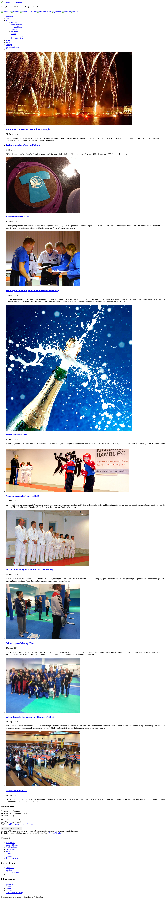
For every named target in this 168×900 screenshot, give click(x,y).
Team (8, 40)
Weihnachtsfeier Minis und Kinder (23, 145)
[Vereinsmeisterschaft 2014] (43, 212)
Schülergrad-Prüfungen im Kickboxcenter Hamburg (32, 290)
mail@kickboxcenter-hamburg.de (20, 824)
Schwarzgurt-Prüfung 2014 (20, 643)
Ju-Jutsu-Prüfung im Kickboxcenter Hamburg (29, 569)
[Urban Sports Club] (28, 12)
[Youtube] (15, 12)
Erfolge (9, 45)
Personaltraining (17, 36)
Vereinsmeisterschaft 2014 (19, 216)
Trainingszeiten (17, 38)
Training (9, 20)
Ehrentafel (10, 42)
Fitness (13, 34)
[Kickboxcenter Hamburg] (11, 2)
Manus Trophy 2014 (16, 790)
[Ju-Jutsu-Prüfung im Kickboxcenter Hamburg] (47, 565)
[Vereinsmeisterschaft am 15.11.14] (67, 491)
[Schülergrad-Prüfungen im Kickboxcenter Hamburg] (43, 286)
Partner (8, 49)
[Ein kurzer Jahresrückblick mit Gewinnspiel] (69, 125)
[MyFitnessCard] (44, 12)
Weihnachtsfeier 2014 (16, 434)
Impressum (10, 890)
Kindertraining (16, 25)
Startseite (9, 16)
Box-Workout (16, 29)
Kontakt (9, 888)
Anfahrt (9, 886)
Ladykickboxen (17, 27)
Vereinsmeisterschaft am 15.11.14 (22, 496)
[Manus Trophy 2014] (43, 786)
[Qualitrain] (56, 12)
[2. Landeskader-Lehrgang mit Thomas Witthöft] (43, 712)
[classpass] (66, 12)
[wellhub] (75, 12)
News (8, 18)
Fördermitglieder (12, 47)
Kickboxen (15, 23)
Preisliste (9, 884)
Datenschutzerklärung (14, 893)
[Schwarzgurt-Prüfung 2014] (43, 639)
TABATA (15, 31)
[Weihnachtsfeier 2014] (69, 430)
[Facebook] (6, 12)
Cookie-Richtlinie (55, 833)
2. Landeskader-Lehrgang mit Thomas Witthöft (30, 717)
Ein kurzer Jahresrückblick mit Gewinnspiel (28, 129)
